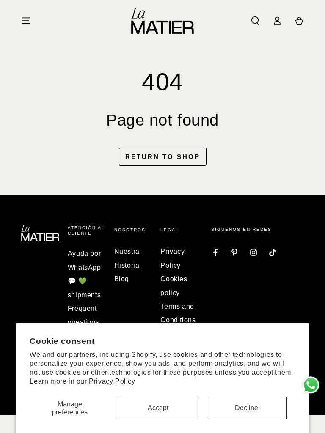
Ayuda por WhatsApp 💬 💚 (84, 267)
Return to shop (162, 156)
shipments (84, 295)
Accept (158, 407)
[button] (255, 20)
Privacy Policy (112, 381)
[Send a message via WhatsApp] (311, 385)
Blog (121, 278)
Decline (246, 407)
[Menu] (26, 20)
